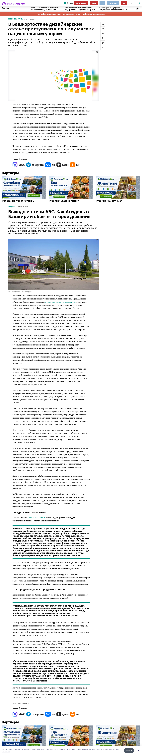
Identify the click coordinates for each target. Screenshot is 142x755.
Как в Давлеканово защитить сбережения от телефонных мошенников (71, 14)
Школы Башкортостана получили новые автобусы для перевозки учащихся (44, 9)
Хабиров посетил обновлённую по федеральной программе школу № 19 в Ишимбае (81, 9)
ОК (124, 3)
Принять (128, 750)
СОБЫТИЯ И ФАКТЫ (15, 19)
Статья (5, 8)
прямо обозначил (37, 517)
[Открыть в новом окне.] (19, 164)
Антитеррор (81, 3)
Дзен (94, 3)
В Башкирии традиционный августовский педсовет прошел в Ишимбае (113, 9)
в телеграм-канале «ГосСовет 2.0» (60, 302)
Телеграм (113, 3)
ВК (102, 3)
